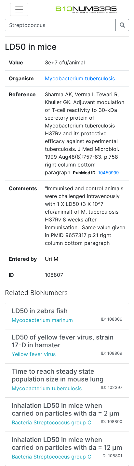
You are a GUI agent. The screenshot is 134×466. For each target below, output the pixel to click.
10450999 (108, 172)
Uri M (51, 259)
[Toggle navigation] (19, 9)
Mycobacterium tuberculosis (80, 78)
